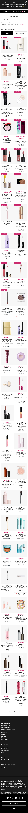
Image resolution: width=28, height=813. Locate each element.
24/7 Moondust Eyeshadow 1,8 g (20, 310)
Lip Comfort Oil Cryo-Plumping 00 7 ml (21, 562)
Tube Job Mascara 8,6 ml (21, 341)
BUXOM (7, 308)
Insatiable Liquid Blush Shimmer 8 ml (21, 167)
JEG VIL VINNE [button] (14, 803)
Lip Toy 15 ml (7, 369)
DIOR (7, 54)
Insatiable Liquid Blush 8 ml (7, 167)
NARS (7, 165)
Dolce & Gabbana (7, 194)
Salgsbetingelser (5, 750)
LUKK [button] (14, 809)
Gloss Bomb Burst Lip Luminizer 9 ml (21, 142)
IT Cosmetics (7, 393)
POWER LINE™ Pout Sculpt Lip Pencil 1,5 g (7, 310)
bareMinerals (21, 55)
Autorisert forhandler (6, 727)
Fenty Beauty (21, 140)
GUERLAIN (7, 615)
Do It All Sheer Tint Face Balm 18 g (7, 395)
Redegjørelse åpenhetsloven (8, 729)
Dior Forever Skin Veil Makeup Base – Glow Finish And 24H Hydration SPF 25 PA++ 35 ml (7, 112)
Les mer (22, 24)
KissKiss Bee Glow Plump (7, 617)
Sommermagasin (5, 739)
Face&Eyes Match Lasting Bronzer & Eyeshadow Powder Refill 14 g (20, 196)
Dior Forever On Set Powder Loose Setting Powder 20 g (21, 111)
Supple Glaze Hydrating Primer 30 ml (7, 510)
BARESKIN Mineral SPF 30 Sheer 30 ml (21, 57)
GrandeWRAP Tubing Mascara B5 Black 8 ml (20, 396)
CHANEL (21, 422)
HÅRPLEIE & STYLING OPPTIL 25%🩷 (13, 11)
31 (14, 711)
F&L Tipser (4, 736)
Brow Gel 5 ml (7, 673)
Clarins (7, 534)
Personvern (4, 732)
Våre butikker (4, 731)
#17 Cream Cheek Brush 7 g (21, 509)
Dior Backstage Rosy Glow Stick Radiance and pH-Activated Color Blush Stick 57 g (20, 700)
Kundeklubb (4, 748)
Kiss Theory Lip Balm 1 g (20, 227)
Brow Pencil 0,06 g (7, 699)
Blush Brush (7, 223)
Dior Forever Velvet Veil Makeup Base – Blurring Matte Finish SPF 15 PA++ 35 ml (21, 84)
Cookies (3, 734)
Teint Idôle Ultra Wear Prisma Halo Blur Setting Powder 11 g (20, 370)
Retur (2, 752)
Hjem (11, 16)
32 (17, 711)
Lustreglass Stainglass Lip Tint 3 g (7, 483)
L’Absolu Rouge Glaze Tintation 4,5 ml (7, 283)
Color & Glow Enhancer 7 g (7, 140)
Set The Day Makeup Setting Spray (7, 254)
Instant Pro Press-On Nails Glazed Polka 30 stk (21, 588)
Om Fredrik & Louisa (6, 725)
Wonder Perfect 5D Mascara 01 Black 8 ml (20, 674)
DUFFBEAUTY (20, 585)
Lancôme (7, 281)
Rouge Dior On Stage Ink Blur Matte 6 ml (7, 56)
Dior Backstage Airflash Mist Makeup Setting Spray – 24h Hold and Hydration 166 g (7, 646)
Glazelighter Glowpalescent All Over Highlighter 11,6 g (7, 342)
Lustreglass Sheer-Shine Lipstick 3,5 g (7, 426)
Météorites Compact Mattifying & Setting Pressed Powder (21, 618)
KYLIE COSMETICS (7, 222)
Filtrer (7, 33)
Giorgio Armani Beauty (21, 251)
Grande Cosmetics (20, 394)
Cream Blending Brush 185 (20, 283)
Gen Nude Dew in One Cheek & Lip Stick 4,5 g (7, 85)
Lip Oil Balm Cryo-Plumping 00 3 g (21, 536)
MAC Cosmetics (7, 424)
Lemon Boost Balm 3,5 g (7, 196)
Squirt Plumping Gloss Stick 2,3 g (21, 454)
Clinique (7, 252)
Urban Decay (21, 308)
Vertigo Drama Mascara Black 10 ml (21, 253)
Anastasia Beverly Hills (20, 224)
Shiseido (7, 138)
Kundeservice (4, 747)
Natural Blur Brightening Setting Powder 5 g (21, 483)
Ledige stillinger (5, 759)
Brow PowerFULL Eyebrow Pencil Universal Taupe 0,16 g (7, 588)
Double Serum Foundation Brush (7, 536)
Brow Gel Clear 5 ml (21, 645)
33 (19, 711)
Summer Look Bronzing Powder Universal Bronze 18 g (7, 563)
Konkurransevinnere (6, 738)
